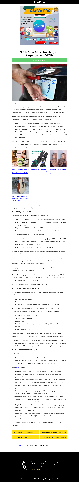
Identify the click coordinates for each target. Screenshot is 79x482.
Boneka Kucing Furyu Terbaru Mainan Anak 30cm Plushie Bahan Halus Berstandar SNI (20, 171)
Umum (19, 445)
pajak (17, 367)
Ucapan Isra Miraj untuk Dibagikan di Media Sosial (26, 437)
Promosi (37, 469)
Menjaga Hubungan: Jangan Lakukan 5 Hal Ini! (54, 432)
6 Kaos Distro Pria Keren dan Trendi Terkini (53, 437)
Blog (32, 469)
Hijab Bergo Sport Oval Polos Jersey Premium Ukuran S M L (58, 171)
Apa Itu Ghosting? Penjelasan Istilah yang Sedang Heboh (26, 432)
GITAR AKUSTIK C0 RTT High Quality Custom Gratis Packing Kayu (20, 198)
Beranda (14, 445)
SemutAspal (39, 2)
